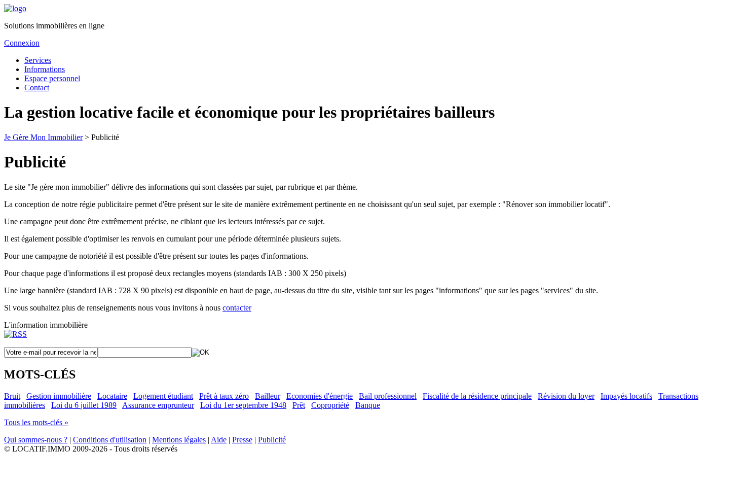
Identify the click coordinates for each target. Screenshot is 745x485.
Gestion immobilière (58, 396)
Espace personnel (52, 78)
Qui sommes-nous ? (35, 439)
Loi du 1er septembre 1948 (243, 405)
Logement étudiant (163, 396)
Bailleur (267, 396)
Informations (44, 69)
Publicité (272, 439)
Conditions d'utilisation (109, 439)
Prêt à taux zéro (224, 396)
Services (37, 60)
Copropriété (330, 405)
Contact (36, 87)
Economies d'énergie (319, 396)
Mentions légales (179, 439)
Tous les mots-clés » (36, 422)
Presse (242, 439)
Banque (367, 405)
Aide (219, 439)
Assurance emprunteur (158, 405)
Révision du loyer (566, 396)
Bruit (12, 396)
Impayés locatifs (626, 396)
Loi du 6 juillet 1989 (84, 405)
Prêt (298, 405)
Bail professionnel (388, 396)
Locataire (112, 396)
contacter (236, 307)
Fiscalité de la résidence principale (477, 396)
